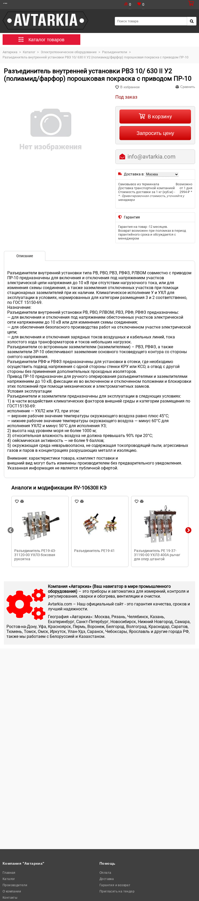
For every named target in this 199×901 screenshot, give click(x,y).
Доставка (107, 879)
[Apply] (191, 21)
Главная (9, 873)
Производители (15, 885)
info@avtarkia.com (151, 156)
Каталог (9, 879)
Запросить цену (155, 133)
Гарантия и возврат (115, 885)
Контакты (10, 897)
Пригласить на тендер (117, 891)
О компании (12, 891)
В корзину (160, 116)
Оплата (105, 873)
